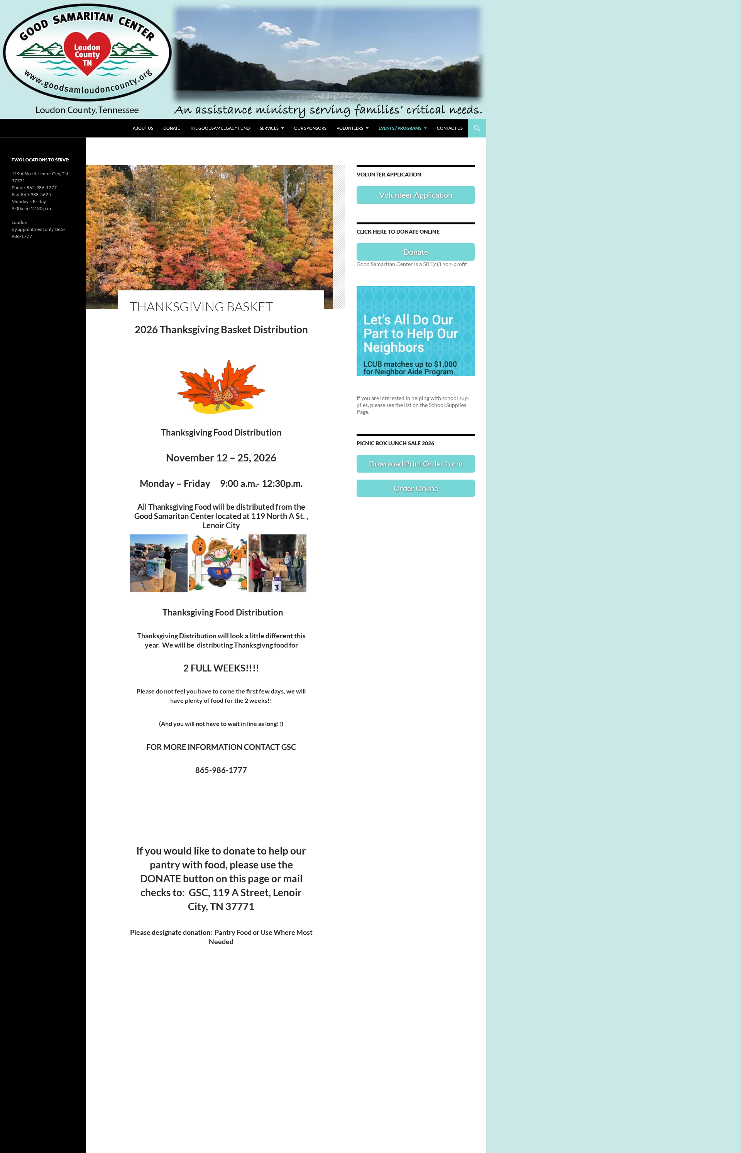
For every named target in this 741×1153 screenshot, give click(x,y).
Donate (171, 128)
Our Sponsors (310, 128)
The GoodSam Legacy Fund (220, 128)
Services (269, 128)
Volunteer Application (415, 194)
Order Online (416, 488)
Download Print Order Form (415, 463)
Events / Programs (400, 128)
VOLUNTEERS (350, 128)
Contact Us (450, 128)
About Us (143, 128)
